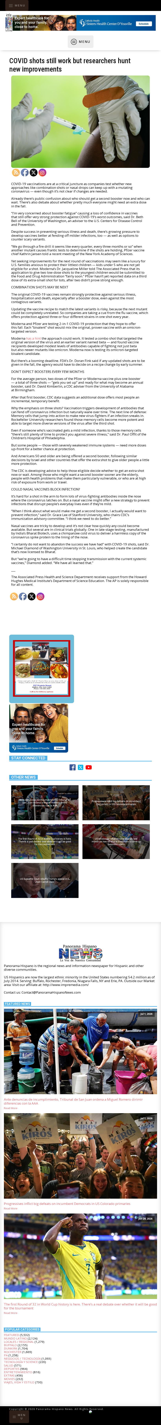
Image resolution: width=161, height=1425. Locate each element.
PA (6, 1355)
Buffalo (10, 1345)
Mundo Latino (15, 1338)
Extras (9, 1375)
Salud (8, 1365)
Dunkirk (10, 1348)
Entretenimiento (18, 1372)
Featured (11, 1335)
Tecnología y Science (21, 1362)
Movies (9, 1379)
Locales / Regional (19, 1342)
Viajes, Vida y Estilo (19, 1382)
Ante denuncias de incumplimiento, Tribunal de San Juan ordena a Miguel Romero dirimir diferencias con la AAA (73, 1102)
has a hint (33, 338)
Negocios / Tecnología (22, 1358)
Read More (10, 1108)
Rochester (12, 1352)
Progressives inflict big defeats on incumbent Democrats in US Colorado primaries (67, 1204)
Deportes (11, 1369)
